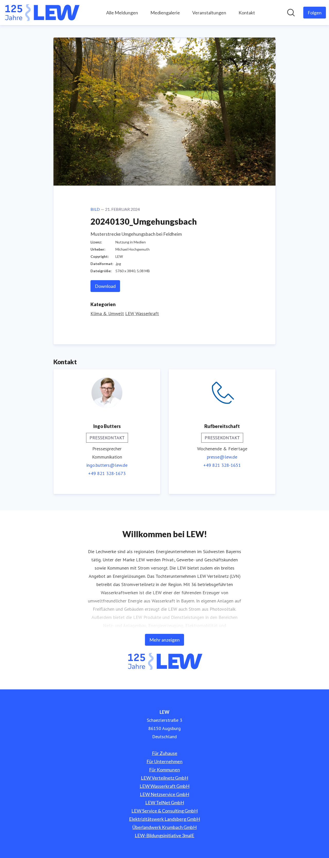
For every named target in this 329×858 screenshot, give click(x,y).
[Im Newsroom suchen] (291, 12)
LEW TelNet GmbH (164, 802)
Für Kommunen (164, 769)
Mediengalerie (165, 12)
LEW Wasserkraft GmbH (164, 786)
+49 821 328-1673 (107, 473)
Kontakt (247, 12)
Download (105, 286)
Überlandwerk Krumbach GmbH (164, 827)
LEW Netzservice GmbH (164, 794)
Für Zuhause (164, 753)
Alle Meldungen (122, 12)
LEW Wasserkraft (142, 313)
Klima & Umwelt (107, 313)
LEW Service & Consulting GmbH (164, 811)
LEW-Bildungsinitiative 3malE (164, 835)
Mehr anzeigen (164, 640)
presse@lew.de (222, 457)
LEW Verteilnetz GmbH (164, 778)
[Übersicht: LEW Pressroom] (41, 12)
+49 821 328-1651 (222, 465)
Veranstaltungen (209, 12)
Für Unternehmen (164, 761)
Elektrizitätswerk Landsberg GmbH (164, 819)
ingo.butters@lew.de (106, 465)
